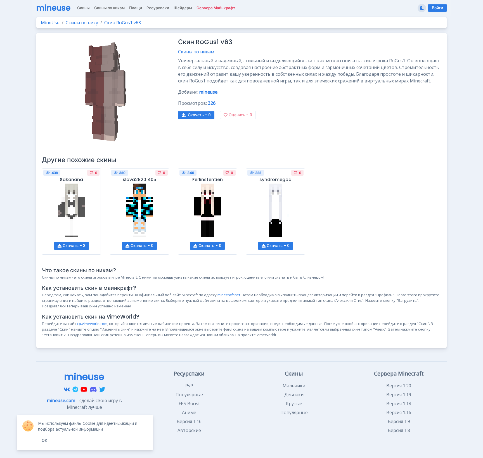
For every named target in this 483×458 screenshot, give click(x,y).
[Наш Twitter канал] (102, 389)
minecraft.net (228, 294)
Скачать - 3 (73, 245)
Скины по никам (196, 52)
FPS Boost (189, 403)
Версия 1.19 (398, 394)
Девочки (294, 394)
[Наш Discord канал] (93, 389)
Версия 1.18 (398, 403)
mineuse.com (61, 400)
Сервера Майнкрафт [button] (215, 8)
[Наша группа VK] (66, 389)
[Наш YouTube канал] (83, 389)
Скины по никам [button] (109, 8)
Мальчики (294, 386)
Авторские (189, 430)
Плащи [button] (135, 8)
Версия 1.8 (399, 430)
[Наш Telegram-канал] (75, 389)
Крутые (294, 403)
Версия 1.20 (398, 386)
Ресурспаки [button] (157, 8)
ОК (44, 440)
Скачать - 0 (141, 245)
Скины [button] (83, 8)
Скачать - (199, 115)
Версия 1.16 (189, 421)
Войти (437, 8)
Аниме (189, 412)
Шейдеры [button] (183, 8)
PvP (189, 386)
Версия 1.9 (399, 421)
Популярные (189, 394)
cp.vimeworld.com (92, 323)
